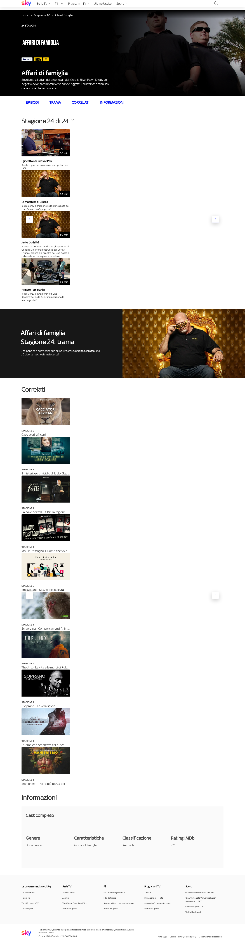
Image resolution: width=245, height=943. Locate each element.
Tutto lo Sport (27, 908)
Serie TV (42, 3)
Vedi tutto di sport (193, 912)
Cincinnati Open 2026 (194, 906)
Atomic (65, 898)
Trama (55, 102)
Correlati (80, 102)
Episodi (32, 102)
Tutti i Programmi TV (30, 903)
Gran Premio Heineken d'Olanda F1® (199, 892)
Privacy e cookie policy (187, 936)
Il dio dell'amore (109, 898)
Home (25, 15)
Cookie (173, 936)
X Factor (147, 892)
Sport (120, 3)
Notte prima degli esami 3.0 (114, 892)
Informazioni (112, 102)
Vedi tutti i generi (69, 908)
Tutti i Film (26, 898)
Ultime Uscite (102, 3)
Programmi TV (77, 3)
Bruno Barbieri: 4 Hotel (153, 898)
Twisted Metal (68, 892)
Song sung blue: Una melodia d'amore (118, 903)
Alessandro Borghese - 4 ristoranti (158, 903)
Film (58, 3)
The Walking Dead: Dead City (74, 903)
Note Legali (162, 936)
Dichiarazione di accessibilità (210, 936)
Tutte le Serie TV (28, 892)
